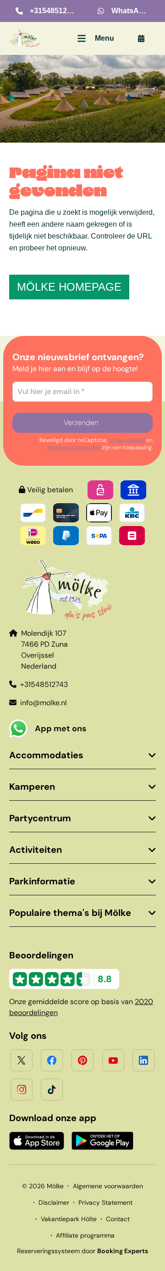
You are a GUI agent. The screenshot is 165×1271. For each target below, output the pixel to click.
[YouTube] (113, 1060)
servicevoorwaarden (74, 447)
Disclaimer (53, 1202)
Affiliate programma (85, 1235)
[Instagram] (22, 1090)
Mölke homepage (69, 287)
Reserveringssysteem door (82, 1251)
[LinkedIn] (143, 1060)
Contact (118, 1219)
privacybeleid (127, 440)
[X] (22, 1060)
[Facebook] (52, 1060)
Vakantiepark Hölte (69, 1219)
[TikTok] (52, 1090)
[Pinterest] (83, 1060)
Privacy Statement (105, 1202)
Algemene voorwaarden (108, 1186)
